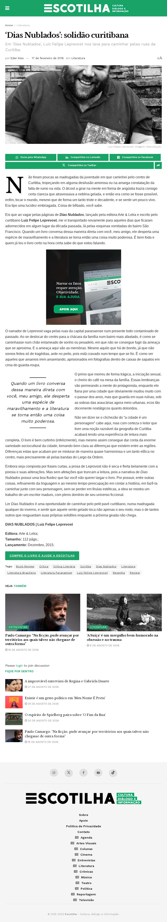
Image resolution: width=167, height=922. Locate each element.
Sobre (83, 815)
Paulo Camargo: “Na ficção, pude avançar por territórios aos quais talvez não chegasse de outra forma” (42, 639)
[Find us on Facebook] (83, 773)
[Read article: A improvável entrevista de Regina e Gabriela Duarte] (14, 685)
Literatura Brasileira (21, 572)
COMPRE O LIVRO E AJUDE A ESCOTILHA (42, 555)
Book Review (25, 566)
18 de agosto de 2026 (23, 649)
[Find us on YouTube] (98, 773)
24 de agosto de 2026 (43, 703)
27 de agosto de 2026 (43, 686)
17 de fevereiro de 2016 (48, 58)
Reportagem (86, 894)
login (19, 665)
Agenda (86, 837)
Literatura (23, 25)
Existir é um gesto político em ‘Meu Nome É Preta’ (65, 698)
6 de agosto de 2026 (104, 645)
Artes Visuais (86, 843)
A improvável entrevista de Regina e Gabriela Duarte (67, 681)
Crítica (43, 566)
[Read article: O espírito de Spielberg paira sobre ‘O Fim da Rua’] (14, 719)
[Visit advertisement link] (83, 287)
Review (135, 572)
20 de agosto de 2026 (43, 720)
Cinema (86, 854)
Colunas (86, 849)
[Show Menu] (7, 8)
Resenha (119, 572)
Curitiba (85, 566)
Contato (83, 832)
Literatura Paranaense (56, 572)
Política (86, 888)
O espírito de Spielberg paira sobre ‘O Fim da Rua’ (65, 715)
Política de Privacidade (83, 826)
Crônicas (86, 871)
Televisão (86, 900)
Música (86, 877)
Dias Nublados (106, 566)
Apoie (83, 820)
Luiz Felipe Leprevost (92, 572)
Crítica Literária (64, 566)
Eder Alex (17, 58)
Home (9, 25)
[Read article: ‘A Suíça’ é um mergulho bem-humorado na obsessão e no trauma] (124, 612)
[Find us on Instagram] (54, 773)
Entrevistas (18, 627)
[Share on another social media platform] (158, 165)
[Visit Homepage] (86, 8)
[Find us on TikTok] (113, 773)
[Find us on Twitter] (69, 773)
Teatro (86, 883)
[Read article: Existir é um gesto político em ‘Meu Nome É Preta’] (14, 702)
